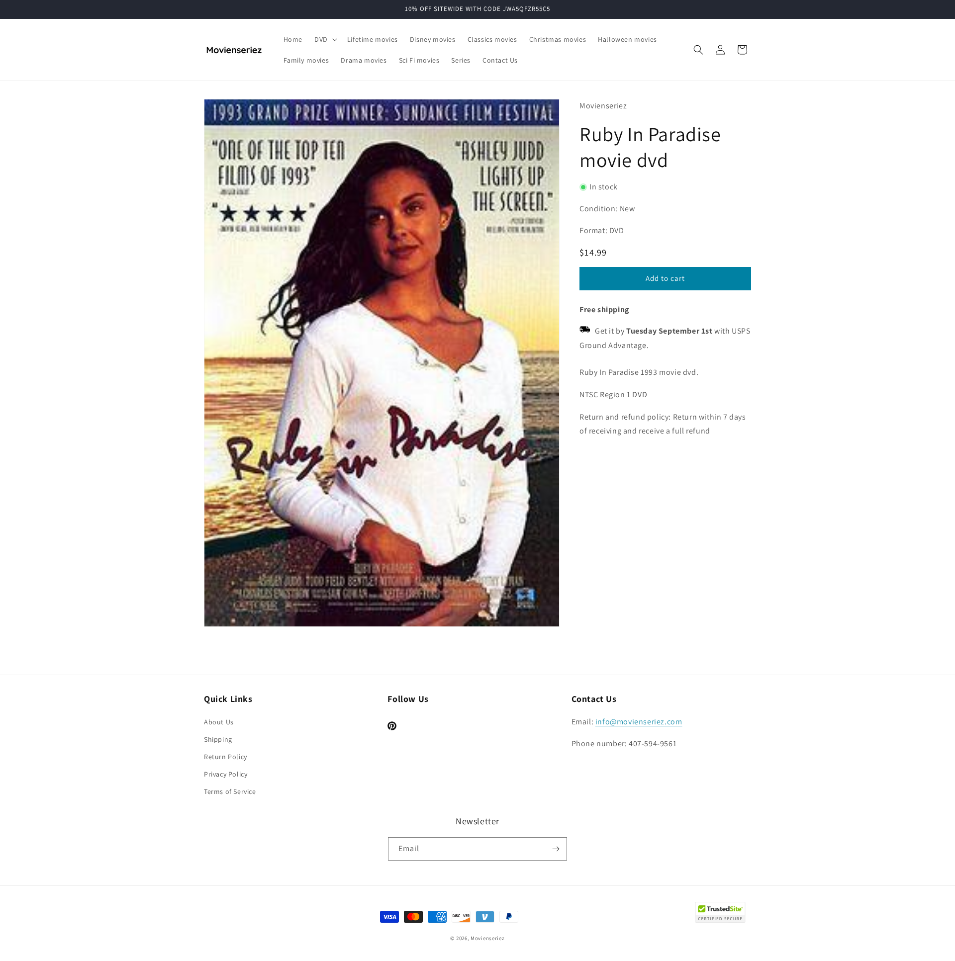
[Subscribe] (556, 849)
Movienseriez (487, 938)
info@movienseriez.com (638, 721)
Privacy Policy (225, 774)
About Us (219, 721)
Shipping (218, 739)
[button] (324, 39)
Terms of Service (230, 791)
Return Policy (225, 756)
